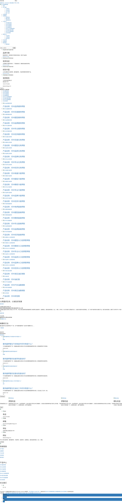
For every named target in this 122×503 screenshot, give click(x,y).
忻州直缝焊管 (9, 27)
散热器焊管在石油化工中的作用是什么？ (18, 388)
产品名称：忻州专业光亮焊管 (14, 162)
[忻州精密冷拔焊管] (7, 181)
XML (18, 3)
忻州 (22, 493)
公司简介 (8, 8)
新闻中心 (5, 34)
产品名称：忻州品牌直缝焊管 (14, 229)
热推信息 (2, 3)
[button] (61, 329)
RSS (15, 3)
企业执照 (8, 10)
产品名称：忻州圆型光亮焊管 (14, 145)
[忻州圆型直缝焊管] (7, 209)
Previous (2, 396)
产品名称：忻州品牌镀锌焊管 (14, 123)
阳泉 (8, 493)
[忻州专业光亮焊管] (7, 159)
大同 (6, 493)
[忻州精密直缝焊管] (7, 214)
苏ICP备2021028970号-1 (34, 491)
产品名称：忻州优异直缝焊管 (14, 234)
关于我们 (5, 7)
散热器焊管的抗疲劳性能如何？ (15, 358)
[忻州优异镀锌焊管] (7, 131)
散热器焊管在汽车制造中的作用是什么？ (18, 344)
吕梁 (27, 493)
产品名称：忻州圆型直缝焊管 (14, 212)
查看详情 (2, 313)
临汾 (24, 493)
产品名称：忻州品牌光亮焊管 (14, 156)
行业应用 (5, 40)
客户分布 (8, 13)
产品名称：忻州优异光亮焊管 (14, 167)
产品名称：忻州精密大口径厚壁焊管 (16, 246)
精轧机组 (8, 18)
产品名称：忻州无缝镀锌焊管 (14, 112)
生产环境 (8, 11)
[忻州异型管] (6, 293)
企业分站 (7, 3)
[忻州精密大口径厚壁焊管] (9, 242)
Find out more (6, 56)
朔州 (15, 493)
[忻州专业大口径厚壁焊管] (9, 248)
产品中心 (5, 21)
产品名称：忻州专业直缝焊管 (14, 223)
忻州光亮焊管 (9, 24)
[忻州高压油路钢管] (7, 287)
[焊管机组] (35, 398)
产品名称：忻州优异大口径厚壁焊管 (16, 268)
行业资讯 (8, 35)
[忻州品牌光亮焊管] (7, 153)
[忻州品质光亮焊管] (7, 147)
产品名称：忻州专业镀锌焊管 (14, 128)
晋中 (17, 493)
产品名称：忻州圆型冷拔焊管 (14, 179)
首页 (4, 6)
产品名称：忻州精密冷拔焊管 (14, 184)
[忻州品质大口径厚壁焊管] (9, 253)
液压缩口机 (8, 20)
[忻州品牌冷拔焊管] (7, 192)
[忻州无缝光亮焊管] (7, 136)
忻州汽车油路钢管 (10, 31)
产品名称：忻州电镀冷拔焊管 (14, 173)
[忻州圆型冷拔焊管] (7, 175)
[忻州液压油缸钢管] (7, 270)
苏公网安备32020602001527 (34, 493)
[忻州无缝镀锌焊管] (7, 108)
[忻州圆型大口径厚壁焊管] (9, 237)
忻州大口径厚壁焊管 (10, 28)
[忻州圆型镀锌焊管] (7, 114)
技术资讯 (8, 38)
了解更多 (2, 328)
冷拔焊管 (5, 14)
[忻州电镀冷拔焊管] (7, 170)
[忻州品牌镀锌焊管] (7, 119)
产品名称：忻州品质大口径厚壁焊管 (16, 257)
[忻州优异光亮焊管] (7, 164)
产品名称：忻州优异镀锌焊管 (14, 134)
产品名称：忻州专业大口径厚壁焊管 (16, 251)
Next (2, 407)
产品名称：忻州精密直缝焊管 (14, 218)
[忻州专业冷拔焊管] (7, 186)
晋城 (13, 493)
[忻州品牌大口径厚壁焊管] (9, 259)
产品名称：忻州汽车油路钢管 (14, 285)
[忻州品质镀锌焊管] (7, 103)
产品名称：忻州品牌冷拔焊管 (14, 195)
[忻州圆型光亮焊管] (7, 142)
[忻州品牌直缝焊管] (7, 226)
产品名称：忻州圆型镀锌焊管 (14, 117)
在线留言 (5, 41)
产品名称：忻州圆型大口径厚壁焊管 (16, 240)
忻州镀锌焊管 (9, 23)
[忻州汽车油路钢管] (7, 281)
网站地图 (12, 3)
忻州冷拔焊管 (9, 25)
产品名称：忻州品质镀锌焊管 (14, 106)
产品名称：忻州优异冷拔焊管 (14, 201)
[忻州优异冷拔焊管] (7, 198)
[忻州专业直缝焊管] (7, 220)
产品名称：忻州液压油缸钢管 (14, 273)
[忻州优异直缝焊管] (7, 231)
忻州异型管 (8, 32)
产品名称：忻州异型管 (11, 296)
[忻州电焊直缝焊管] (7, 203)
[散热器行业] (3, 318)
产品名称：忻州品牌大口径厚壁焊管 (16, 262)
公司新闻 (8, 37)
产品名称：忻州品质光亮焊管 (14, 151)
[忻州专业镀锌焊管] (7, 125)
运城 (20, 493)
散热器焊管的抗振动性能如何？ (15, 373)
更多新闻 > (2, 335)
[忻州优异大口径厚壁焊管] (9, 265)
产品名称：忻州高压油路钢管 (14, 290)
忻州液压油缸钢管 (10, 30)
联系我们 (5, 42)
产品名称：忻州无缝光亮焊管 (14, 139)
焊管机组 (8, 17)
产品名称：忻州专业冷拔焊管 (14, 190)
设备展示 (5, 15)
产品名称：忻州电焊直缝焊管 (14, 206)
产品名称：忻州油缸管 (11, 279)
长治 (11, 493)
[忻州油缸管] (6, 276)
